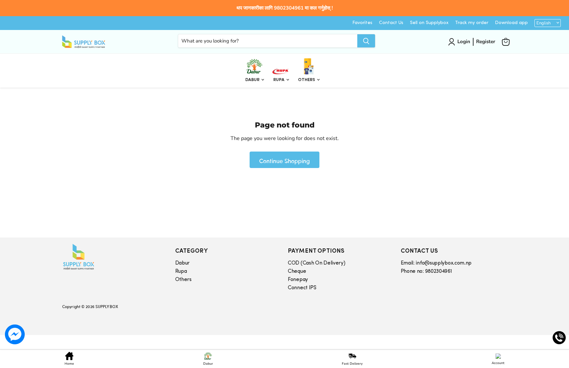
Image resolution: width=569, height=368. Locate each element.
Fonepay (298, 279)
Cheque (297, 271)
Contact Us (391, 22)
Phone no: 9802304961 (426, 271)
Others (307, 80)
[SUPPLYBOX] (112, 257)
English (543, 23)
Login (463, 41)
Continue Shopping (284, 160)
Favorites (362, 22)
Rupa (279, 80)
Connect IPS (302, 288)
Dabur (252, 80)
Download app (511, 22)
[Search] (366, 40)
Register (485, 41)
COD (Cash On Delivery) (316, 263)
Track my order (471, 22)
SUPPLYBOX (106, 306)
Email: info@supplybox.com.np (436, 263)
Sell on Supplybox (429, 22)
